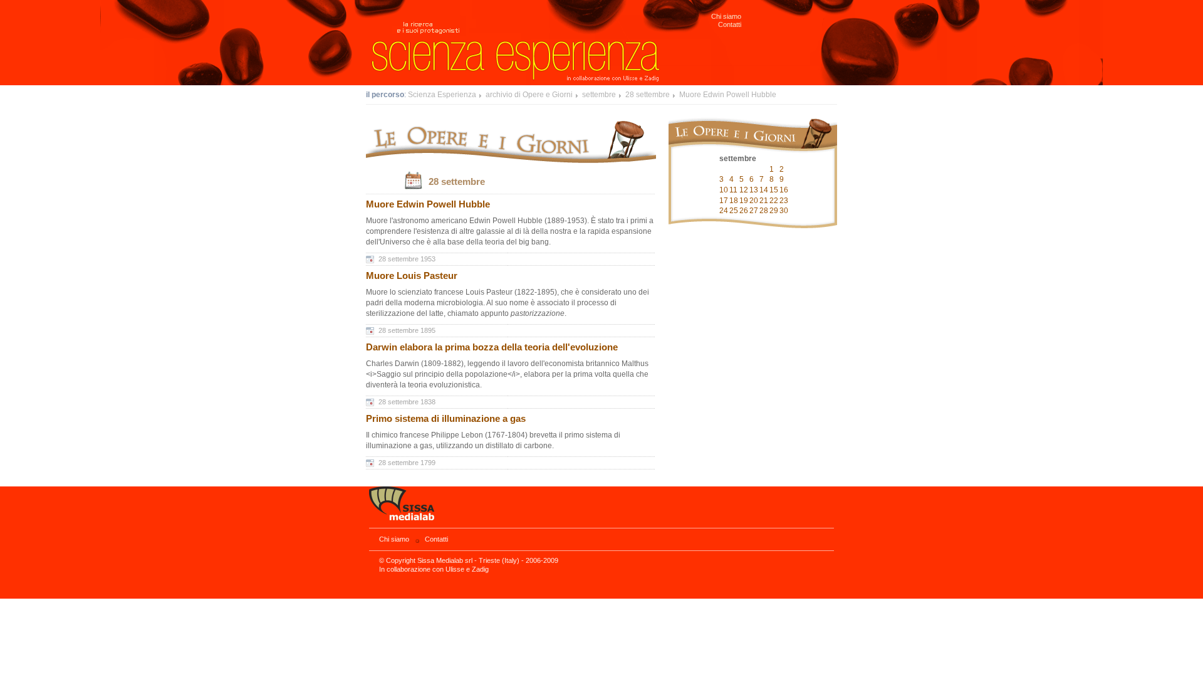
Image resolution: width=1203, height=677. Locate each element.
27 (753, 210)
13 (753, 190)
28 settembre (647, 94)
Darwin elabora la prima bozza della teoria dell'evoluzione (492, 347)
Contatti (729, 24)
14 (763, 190)
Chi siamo (726, 16)
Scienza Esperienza (442, 94)
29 (773, 210)
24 (723, 210)
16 (783, 190)
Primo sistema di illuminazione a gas (446, 419)
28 (763, 210)
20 (753, 200)
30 (783, 210)
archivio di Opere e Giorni (529, 94)
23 (783, 200)
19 (743, 200)
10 (723, 190)
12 (743, 190)
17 (723, 200)
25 (733, 210)
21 (763, 200)
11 (733, 190)
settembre (599, 94)
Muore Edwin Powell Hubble (727, 94)
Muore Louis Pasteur (411, 276)
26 (743, 210)
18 (733, 200)
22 (773, 200)
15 (773, 190)
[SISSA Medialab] (601, 507)
